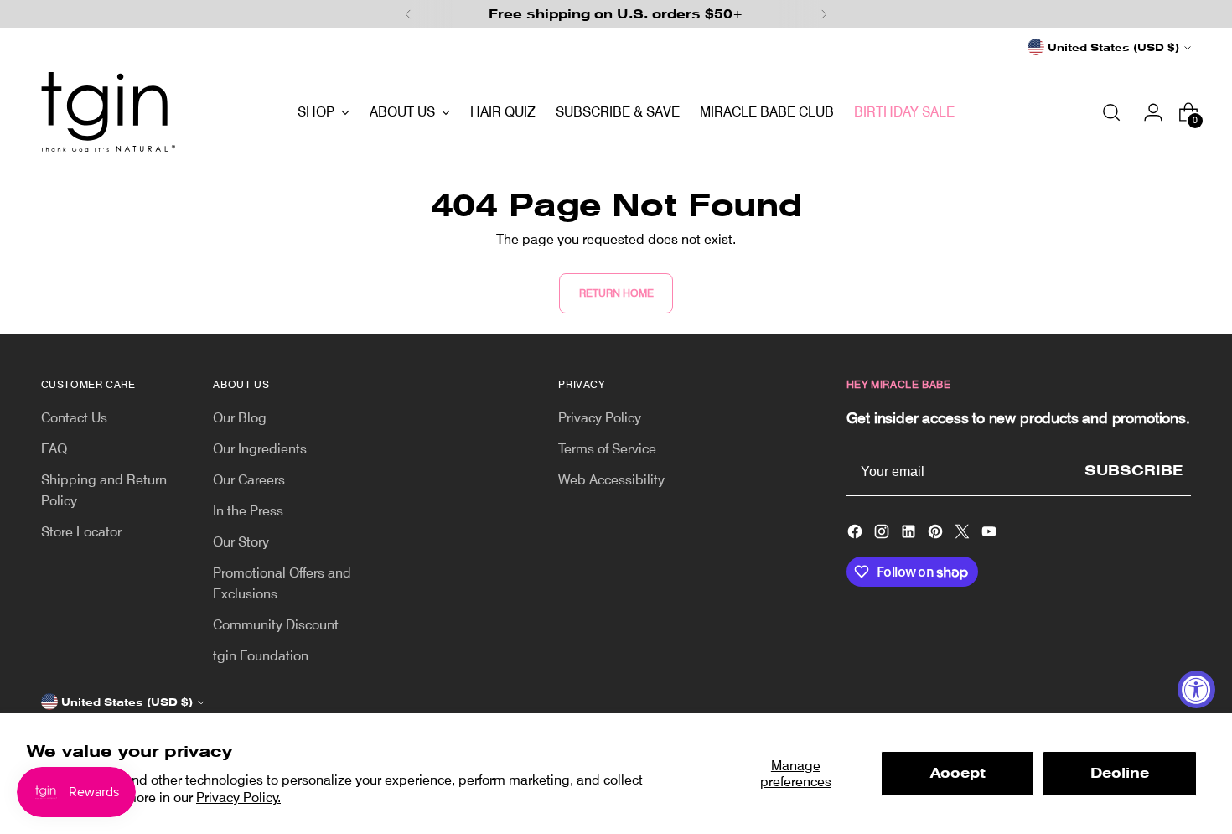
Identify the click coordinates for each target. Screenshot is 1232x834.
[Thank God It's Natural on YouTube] (991, 534)
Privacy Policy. (238, 798)
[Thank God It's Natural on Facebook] (856, 534)
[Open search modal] (1111, 112)
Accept (958, 773)
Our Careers (249, 480)
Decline (1119, 773)
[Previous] (408, 14)
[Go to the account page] (1146, 112)
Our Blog (240, 418)
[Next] (823, 14)
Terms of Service (607, 449)
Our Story (241, 542)
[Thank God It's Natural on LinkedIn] (910, 534)
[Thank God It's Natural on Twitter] (964, 534)
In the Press (248, 511)
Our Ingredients (260, 449)
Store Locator (81, 532)
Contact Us (74, 418)
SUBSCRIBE (1133, 471)
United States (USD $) (1113, 47)
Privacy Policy (599, 418)
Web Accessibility (611, 480)
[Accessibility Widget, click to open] (1196, 689)
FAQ (54, 449)
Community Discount (276, 625)
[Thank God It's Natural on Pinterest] (937, 534)
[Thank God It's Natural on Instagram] (883, 534)
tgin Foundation (260, 656)
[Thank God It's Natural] (108, 112)
